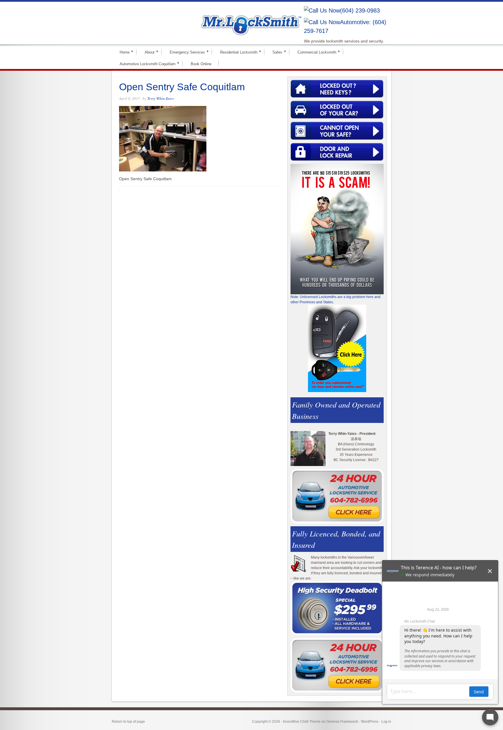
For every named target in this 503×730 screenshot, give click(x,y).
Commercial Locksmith (314, 51)
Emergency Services (185, 51)
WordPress (369, 722)
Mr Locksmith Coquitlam (195, 19)
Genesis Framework (342, 722)
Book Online (201, 64)
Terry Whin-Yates (160, 98)
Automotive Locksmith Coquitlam (145, 63)
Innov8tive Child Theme (301, 722)
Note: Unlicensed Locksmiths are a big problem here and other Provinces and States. (335, 299)
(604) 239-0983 (360, 10)
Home (122, 51)
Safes (275, 51)
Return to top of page (128, 722)
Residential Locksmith (236, 51)
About (147, 51)
